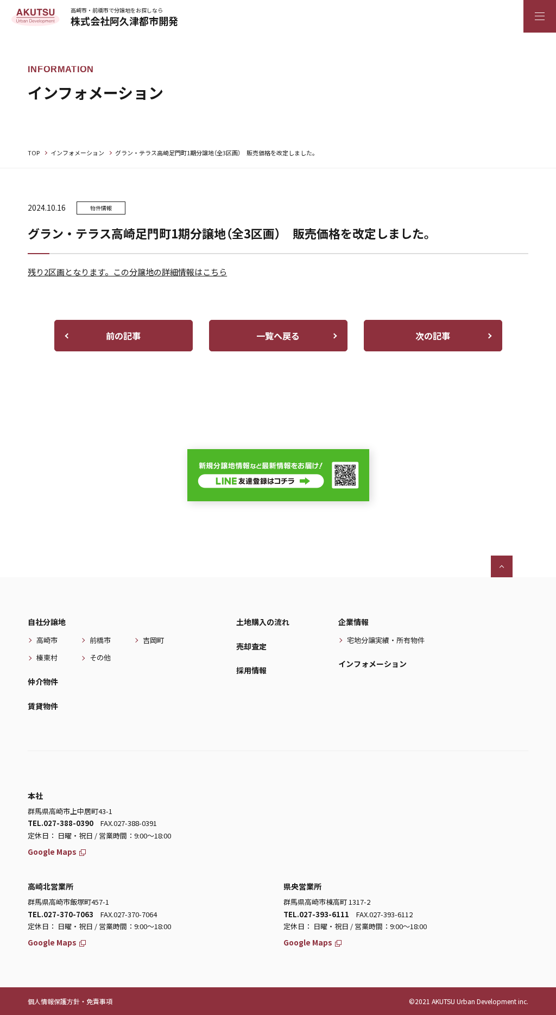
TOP (34, 152)
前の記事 (123, 335)
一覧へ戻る (278, 335)
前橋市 (100, 640)
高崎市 (47, 640)
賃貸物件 (43, 706)
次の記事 (432, 335)
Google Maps (52, 851)
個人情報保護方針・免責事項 (70, 1001)
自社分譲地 (47, 621)
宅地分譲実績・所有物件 (386, 640)
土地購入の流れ (262, 621)
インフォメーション (77, 152)
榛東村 (47, 657)
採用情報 (251, 670)
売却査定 (251, 646)
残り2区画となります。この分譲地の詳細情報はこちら (127, 272)
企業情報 (353, 621)
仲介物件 (43, 681)
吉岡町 (153, 640)
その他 (100, 657)
